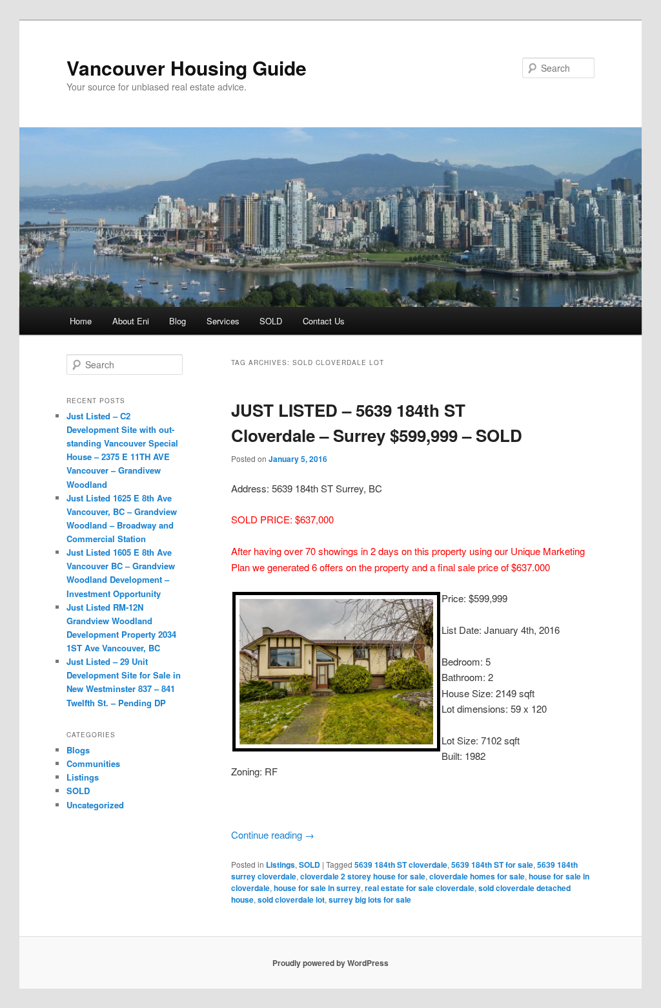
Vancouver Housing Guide (186, 67)
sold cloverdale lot (291, 899)
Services (223, 321)
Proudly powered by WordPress (330, 963)
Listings (280, 864)
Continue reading (272, 834)
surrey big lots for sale (370, 899)
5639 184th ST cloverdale (400, 864)
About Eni (130, 321)
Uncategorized (95, 805)
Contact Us (324, 321)
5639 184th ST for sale (492, 864)
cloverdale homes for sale (477, 876)
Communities (93, 763)
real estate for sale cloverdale (419, 888)
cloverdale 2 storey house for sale (362, 876)
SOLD (270, 321)
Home (81, 321)
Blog (177, 321)
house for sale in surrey (317, 888)
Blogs (78, 750)
